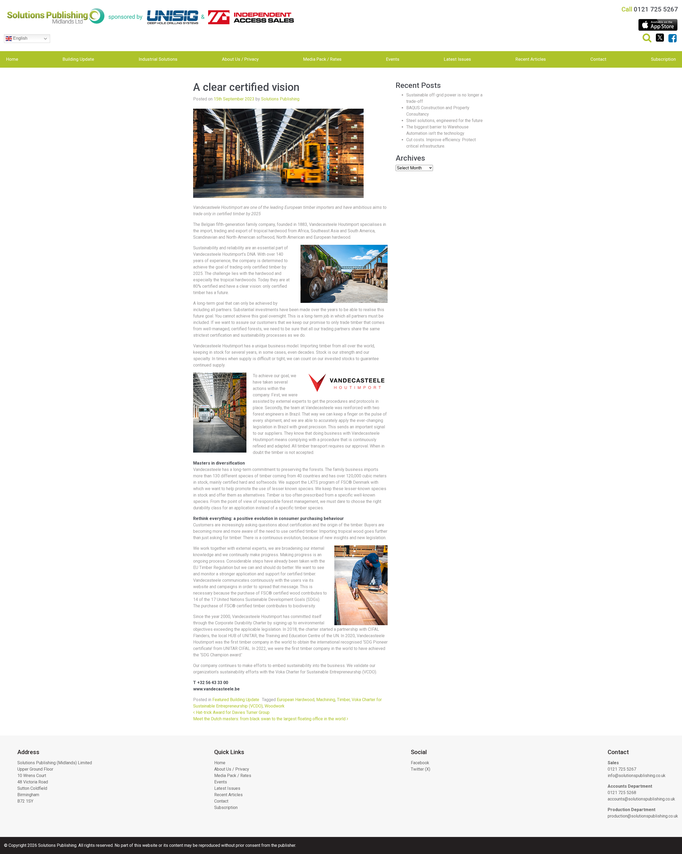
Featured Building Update (235, 699)
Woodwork (275, 706)
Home (12, 59)
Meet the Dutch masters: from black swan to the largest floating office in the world (270, 718)
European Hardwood (295, 699)
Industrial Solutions (158, 59)
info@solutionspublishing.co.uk (636, 775)
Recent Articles (530, 59)
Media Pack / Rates (322, 59)
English (19, 38)
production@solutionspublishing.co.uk (643, 816)
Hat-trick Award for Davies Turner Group (232, 712)
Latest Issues (457, 59)
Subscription (663, 59)
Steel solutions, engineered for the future (444, 120)
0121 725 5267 (622, 769)
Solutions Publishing (280, 98)
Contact (598, 59)
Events (392, 59)
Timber (343, 699)
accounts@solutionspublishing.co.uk (641, 799)
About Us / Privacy (240, 59)
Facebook (420, 762)
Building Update (78, 59)
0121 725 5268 (622, 792)
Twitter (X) (420, 769)
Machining (325, 699)
